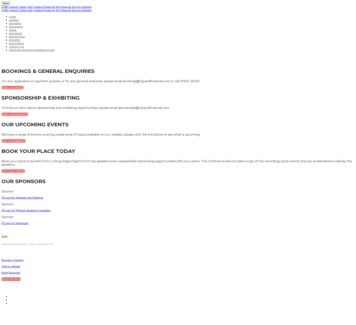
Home (12, 16)
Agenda (14, 20)
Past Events (16, 43)
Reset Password (10, 272)
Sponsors (15, 33)
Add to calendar (10, 266)
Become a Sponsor (12, 260)
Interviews (16, 26)
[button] (12, 87)
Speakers (15, 23)
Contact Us (16, 46)
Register (14, 40)
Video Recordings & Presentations (31, 50)
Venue (13, 30)
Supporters (17, 36)
